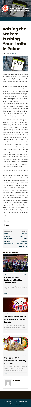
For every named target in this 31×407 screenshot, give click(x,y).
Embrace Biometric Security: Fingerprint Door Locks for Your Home (22, 240)
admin (14, 53)
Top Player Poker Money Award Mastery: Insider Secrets (15, 319)
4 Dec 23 (6, 274)
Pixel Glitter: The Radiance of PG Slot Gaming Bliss (13, 280)
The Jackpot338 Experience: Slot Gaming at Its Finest (15, 360)
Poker (7, 225)
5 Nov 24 (6, 313)
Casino (8, 221)
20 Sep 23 (6, 355)
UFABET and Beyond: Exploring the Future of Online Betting (9, 239)
